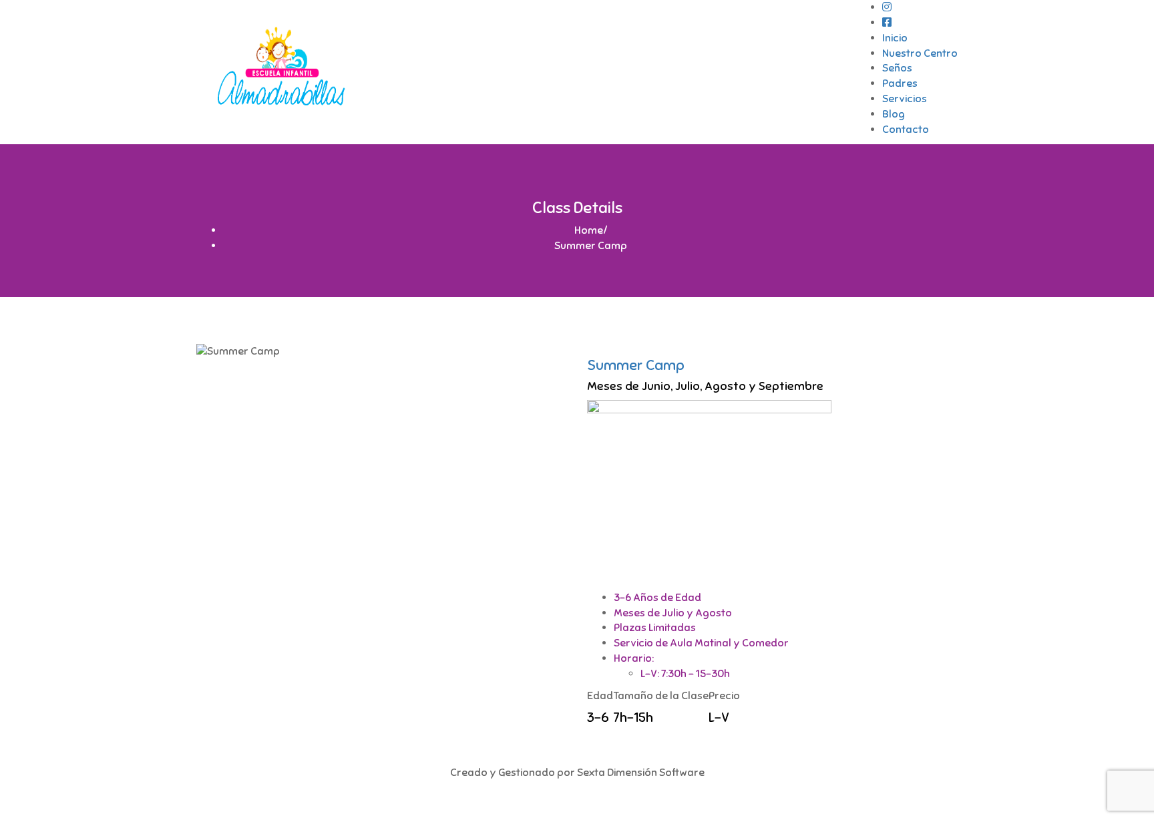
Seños (897, 68)
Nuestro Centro (920, 53)
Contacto (905, 129)
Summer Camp (636, 365)
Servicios (904, 99)
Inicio (895, 38)
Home (588, 230)
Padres (900, 83)
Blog (893, 114)
